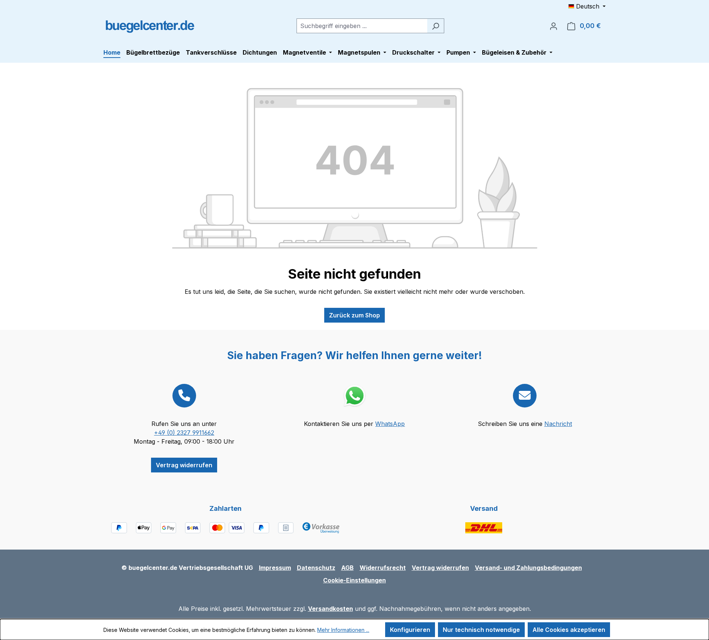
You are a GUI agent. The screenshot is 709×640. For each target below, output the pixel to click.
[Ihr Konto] (553, 25)
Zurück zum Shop (354, 315)
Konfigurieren (410, 629)
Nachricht (558, 423)
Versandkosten (330, 608)
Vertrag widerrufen (184, 465)
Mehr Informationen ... (343, 630)
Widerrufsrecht (383, 567)
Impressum (275, 567)
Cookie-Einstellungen (354, 580)
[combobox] (362, 25)
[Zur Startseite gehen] (149, 24)
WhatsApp (390, 423)
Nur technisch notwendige (481, 629)
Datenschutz (316, 567)
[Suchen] (435, 25)
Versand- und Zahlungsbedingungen (528, 567)
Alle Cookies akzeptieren (568, 629)
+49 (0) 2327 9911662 (184, 432)
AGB (347, 567)
